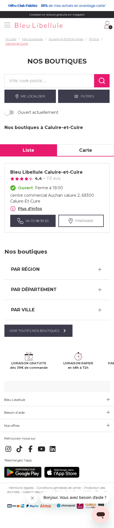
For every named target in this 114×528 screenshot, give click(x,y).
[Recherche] (102, 80)
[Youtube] (41, 452)
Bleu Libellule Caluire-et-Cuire (46, 172)
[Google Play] (23, 477)
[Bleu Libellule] (56, 26)
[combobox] (49, 80)
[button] (57, 269)
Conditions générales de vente (59, 488)
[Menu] (7, 25)
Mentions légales (21, 488)
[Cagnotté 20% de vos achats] (57, 5)
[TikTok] (19, 452)
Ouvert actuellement (38, 112)
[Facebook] (30, 452)
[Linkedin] (52, 452)
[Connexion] (108, 25)
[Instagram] (8, 452)
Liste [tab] (28, 150)
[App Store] (61, 477)
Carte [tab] (85, 150)
